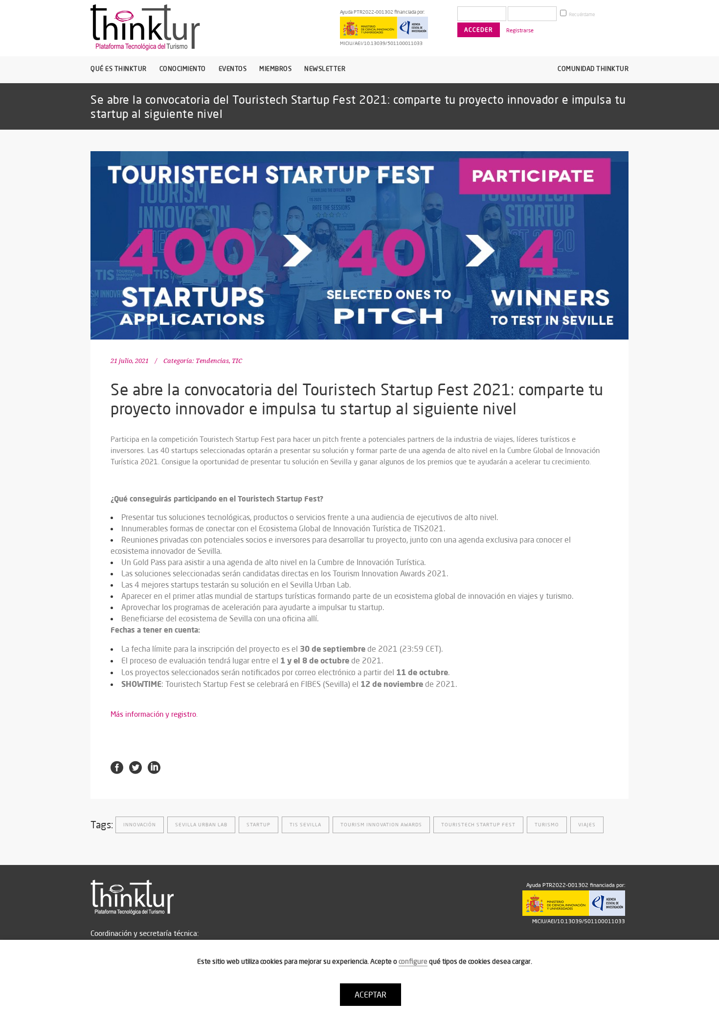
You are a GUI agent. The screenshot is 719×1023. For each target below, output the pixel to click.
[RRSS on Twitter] (135, 767)
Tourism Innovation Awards (381, 824)
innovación (139, 824)
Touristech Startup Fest (478, 824)
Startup (258, 824)
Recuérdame (581, 14)
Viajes (587, 824)
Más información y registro (153, 714)
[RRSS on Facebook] (117, 767)
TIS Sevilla (305, 824)
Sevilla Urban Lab (201, 824)
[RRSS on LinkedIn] (154, 767)
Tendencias (212, 360)
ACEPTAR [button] (370, 995)
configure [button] (413, 961)
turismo (547, 824)
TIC (237, 360)
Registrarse (520, 30)
